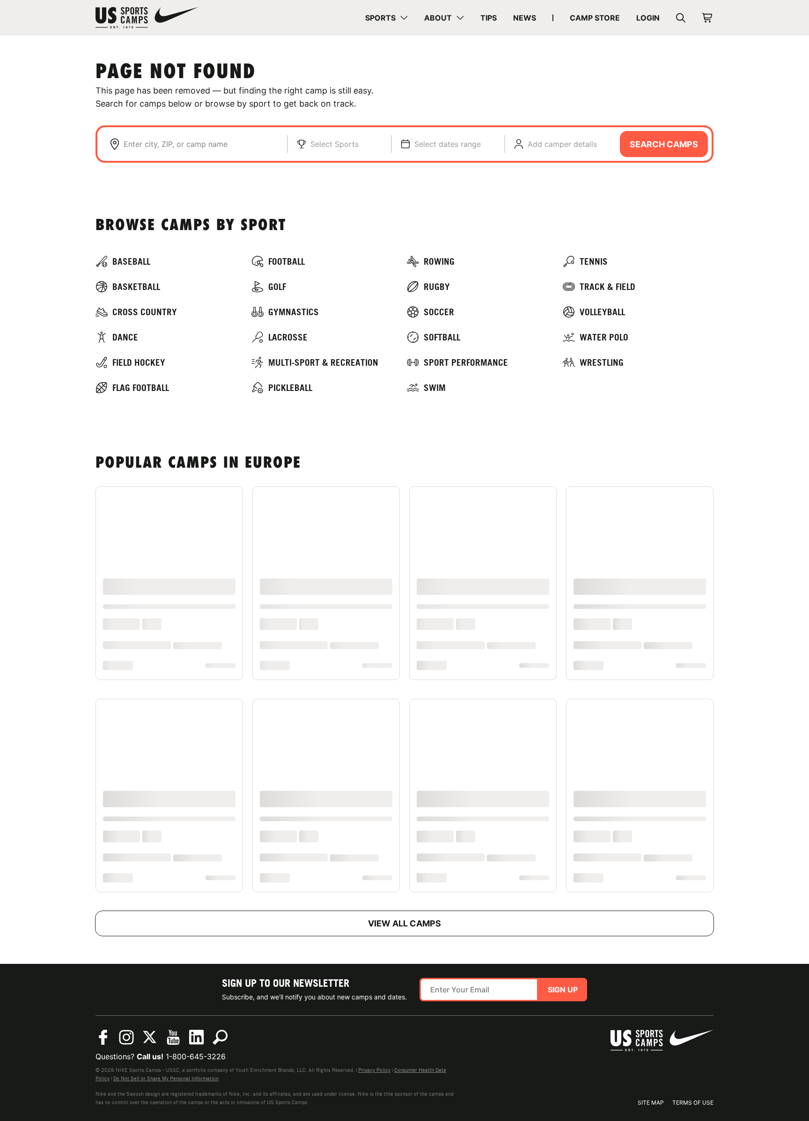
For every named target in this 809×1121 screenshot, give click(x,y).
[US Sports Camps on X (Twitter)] (149, 1037)
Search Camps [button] (664, 144)
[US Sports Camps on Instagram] (126, 1037)
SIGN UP (563, 989)
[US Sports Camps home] (147, 18)
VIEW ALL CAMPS (404, 923)
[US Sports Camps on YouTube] (173, 1037)
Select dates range (447, 144)
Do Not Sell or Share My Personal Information (166, 1078)
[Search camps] (220, 1037)
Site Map (651, 1102)
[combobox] (201, 144)
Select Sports (334, 144)
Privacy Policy (374, 1070)
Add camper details (562, 144)
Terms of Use (692, 1102)
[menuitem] (386, 18)
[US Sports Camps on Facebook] (103, 1037)
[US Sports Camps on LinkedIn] (196, 1037)
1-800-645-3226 (196, 1056)
